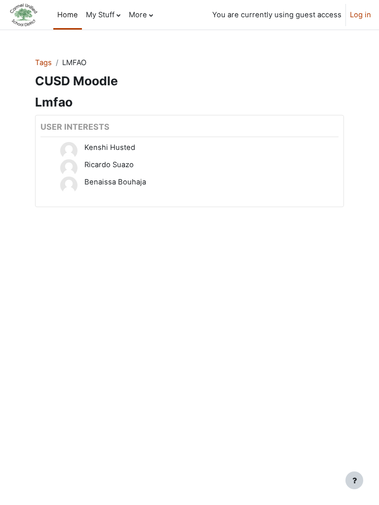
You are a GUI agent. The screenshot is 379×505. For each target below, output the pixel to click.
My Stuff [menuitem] (100, 14)
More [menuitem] (138, 14)
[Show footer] (354, 480)
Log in (360, 14)
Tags (43, 62)
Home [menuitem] (67, 14)
